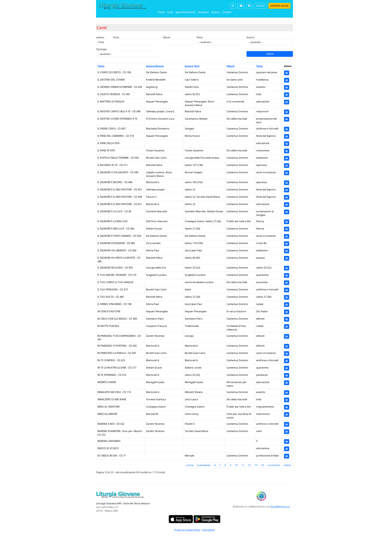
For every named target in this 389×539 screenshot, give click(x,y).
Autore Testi (192, 66)
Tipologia (101, 49)
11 (242, 465)
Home (161, 12)
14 (262, 465)
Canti (170, 12)
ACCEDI (260, 5)
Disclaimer (209, 530)
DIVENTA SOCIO (279, 5)
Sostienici (203, 12)
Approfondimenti (185, 12)
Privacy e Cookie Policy (187, 530)
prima (190, 465)
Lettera (100, 37)
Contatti (226, 12)
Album (166, 37)
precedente (203, 465)
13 (256, 465)
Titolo (116, 37)
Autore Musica (155, 66)
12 (249, 465)
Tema (199, 37)
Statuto (215, 12)
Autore (250, 37)
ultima (287, 465)
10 (236, 465)
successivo (274, 465)
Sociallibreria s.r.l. (280, 506)
